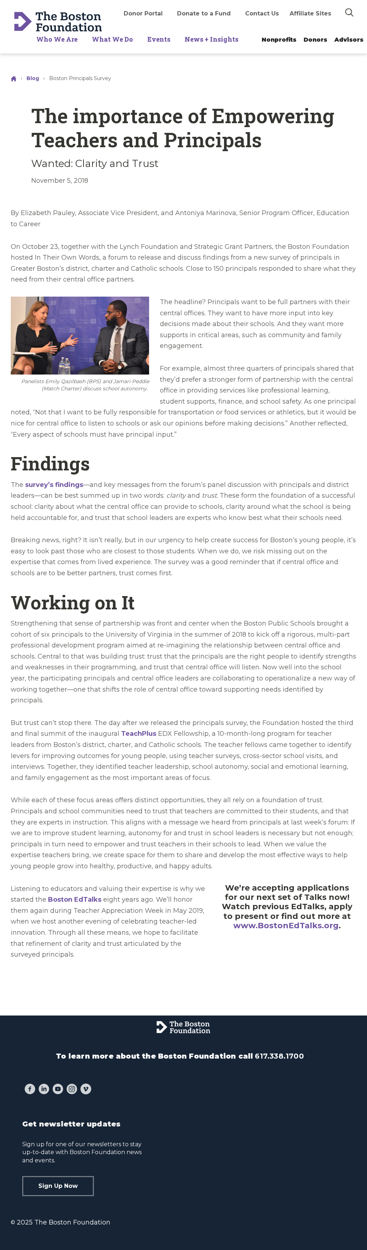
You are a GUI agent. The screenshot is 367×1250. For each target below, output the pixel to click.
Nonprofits (279, 39)
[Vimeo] (86, 1090)
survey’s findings (54, 485)
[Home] (14, 78)
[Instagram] (72, 1090)
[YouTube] (58, 1090)
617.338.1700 (279, 1056)
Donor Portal (143, 13)
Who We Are (56, 39)
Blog (33, 78)
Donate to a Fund (204, 13)
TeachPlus (138, 734)
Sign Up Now (58, 1185)
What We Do (112, 39)
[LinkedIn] (44, 1090)
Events (158, 39)
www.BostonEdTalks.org (286, 925)
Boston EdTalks (74, 899)
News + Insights (211, 39)
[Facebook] (30, 1090)
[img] (349, 12)
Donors (315, 39)
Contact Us (262, 13)
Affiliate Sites (310, 13)
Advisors (348, 39)
